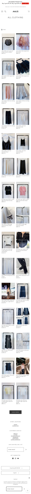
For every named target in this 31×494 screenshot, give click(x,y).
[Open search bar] (5, 11)
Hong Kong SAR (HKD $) (15, 468)
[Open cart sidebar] (29, 11)
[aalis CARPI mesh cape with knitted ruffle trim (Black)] (8, 41)
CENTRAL (15, 424)
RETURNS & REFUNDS (15, 436)
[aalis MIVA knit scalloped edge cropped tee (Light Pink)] (22, 365)
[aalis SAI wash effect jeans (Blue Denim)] (22, 315)
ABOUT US (15, 433)
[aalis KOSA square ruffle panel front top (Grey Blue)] (8, 365)
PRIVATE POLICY (16, 438)
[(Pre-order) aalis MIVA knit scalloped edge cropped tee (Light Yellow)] (8, 390)
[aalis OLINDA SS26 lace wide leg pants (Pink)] (8, 91)
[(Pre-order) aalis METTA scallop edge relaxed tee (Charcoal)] (8, 190)
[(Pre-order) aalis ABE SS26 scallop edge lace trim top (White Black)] (8, 239)
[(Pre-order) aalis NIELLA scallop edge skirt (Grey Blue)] (22, 291)
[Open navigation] (2, 11)
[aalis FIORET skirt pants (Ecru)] (8, 166)
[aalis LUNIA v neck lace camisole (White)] (22, 116)
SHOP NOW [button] (25, 3)
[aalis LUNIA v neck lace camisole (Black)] (22, 141)
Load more (15, 412)
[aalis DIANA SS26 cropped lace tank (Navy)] (22, 66)
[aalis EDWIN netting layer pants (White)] (8, 266)
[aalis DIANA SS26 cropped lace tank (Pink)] (22, 41)
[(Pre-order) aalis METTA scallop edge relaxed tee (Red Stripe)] (22, 190)
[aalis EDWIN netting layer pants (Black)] (22, 266)
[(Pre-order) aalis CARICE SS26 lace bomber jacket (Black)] (22, 239)
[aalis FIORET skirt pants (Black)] (22, 166)
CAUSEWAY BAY (15, 425)
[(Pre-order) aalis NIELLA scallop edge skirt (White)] (8, 315)
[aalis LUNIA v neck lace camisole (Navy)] (8, 141)
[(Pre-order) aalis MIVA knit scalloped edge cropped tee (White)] (22, 390)
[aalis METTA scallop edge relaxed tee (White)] (22, 215)
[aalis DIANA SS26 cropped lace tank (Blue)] (8, 66)
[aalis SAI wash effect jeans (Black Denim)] (8, 340)
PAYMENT (15, 434)
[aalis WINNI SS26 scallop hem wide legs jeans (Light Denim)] (8, 291)
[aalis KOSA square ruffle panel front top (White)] (22, 340)
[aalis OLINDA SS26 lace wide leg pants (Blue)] (22, 91)
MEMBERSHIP (15, 437)
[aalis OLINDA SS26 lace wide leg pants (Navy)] (8, 116)
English (15, 472)
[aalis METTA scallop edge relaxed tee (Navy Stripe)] (8, 215)
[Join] (26, 449)
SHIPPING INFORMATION (15, 439)
